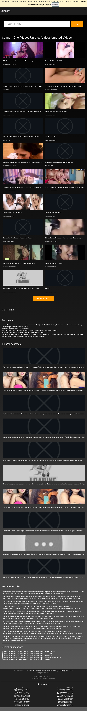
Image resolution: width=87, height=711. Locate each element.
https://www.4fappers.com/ (22, 688)
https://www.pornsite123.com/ (22, 695)
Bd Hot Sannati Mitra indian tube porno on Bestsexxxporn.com (66, 238)
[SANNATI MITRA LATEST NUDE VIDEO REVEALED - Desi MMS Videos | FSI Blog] (23, 83)
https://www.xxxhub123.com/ (22, 701)
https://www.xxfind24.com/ (22, 704)
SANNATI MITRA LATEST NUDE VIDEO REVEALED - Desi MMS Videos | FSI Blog (29, 86)
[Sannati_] (65, 285)
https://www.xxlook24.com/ (22, 705)
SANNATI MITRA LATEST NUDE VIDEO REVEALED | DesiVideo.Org (25, 137)
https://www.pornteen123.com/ (65, 695)
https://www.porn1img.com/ (65, 699)
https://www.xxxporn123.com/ (22, 702)
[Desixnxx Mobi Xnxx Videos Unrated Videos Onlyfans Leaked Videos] (23, 108)
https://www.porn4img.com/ (65, 704)
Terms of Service (40, 671)
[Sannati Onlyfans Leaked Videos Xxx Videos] (23, 234)
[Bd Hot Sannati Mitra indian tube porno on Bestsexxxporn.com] (65, 234)
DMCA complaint (39, 336)
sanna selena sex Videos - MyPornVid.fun (59, 162)
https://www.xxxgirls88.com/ (65, 688)
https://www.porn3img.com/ (65, 702)
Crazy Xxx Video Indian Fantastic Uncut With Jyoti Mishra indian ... (24, 187)
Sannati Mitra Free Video (53, 213)
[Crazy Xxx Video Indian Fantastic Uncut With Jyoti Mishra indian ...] (23, 184)
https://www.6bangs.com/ (22, 691)
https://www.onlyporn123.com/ (65, 698)
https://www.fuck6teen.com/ (65, 691)
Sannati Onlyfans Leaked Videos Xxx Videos (18, 238)
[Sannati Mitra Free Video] (65, 209)
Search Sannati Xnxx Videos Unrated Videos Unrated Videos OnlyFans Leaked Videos (32, 657)
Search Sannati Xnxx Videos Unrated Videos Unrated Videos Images (27, 659)
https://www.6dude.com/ (22, 692)
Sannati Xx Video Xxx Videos (12, 213)
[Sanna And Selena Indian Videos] (65, 108)
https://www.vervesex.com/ (22, 698)
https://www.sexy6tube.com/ (65, 689)
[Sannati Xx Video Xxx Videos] (23, 209)
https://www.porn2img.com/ (65, 701)
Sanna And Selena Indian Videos (55, 112)
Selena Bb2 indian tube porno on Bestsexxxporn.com (21, 288)
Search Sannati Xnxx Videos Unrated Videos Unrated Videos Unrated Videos (29, 651)
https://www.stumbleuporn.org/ (65, 705)
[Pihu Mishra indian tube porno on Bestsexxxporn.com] (23, 58)
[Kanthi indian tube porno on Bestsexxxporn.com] (23, 260)
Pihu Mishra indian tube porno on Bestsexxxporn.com (21, 61)
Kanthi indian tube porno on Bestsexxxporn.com (19, 263)
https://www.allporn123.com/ (65, 696)
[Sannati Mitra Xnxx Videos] (65, 260)
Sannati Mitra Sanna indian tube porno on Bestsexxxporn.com (23, 162)
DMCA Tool (69, 671)
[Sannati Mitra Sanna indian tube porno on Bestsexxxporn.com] (23, 159)
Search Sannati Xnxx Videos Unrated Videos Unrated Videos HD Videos (28, 655)
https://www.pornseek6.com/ (65, 694)
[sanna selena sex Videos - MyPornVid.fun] (65, 159)
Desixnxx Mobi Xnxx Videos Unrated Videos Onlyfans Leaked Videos (26, 112)
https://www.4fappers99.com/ (22, 689)
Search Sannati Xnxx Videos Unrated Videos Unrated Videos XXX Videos (28, 653)
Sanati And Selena (51, 137)
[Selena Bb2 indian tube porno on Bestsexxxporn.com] (23, 285)
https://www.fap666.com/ (22, 694)
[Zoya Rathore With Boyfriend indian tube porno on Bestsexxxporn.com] (65, 184)
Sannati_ (48, 288)
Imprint (31, 671)
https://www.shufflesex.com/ (22, 696)
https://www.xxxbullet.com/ (22, 699)
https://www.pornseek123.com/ (65, 692)
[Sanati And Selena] (65, 133)
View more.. (43, 298)
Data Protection (52, 671)
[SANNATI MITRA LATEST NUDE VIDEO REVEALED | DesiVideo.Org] (23, 133)
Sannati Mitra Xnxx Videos (53, 263)
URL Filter (61, 671)
